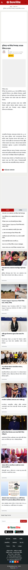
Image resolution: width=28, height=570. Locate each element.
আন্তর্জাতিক (7, 542)
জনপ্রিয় (20, 210)
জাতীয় (21, 538)
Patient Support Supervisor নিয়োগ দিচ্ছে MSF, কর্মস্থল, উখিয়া (13, 301)
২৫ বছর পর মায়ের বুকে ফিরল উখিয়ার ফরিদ (11, 232)
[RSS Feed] (15, 562)
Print (11, 55)
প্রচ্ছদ (11, 6)
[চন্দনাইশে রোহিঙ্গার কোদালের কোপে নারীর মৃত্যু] (14, 390)
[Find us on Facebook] (10, 562)
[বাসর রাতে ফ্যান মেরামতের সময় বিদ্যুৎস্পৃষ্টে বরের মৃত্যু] (14, 258)
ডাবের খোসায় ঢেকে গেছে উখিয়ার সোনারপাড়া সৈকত (13, 247)
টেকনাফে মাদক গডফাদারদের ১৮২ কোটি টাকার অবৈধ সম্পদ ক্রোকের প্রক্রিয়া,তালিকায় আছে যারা (13, 499)
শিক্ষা (14, 546)
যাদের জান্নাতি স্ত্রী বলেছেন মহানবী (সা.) (10, 241)
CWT (17, 568)
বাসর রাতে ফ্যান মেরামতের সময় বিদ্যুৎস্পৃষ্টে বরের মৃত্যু (13, 213)
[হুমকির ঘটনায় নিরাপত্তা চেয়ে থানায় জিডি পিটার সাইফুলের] (14, 422)
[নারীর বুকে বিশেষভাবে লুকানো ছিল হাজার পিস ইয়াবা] (14, 324)
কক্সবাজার (14, 542)
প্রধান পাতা (8, 538)
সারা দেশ (15, 6)
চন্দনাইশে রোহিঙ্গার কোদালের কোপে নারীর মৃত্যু (13, 399)
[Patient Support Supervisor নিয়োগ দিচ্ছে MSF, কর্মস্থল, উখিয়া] (14, 291)
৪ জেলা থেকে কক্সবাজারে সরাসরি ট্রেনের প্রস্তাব (12, 229)
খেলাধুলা (20, 546)
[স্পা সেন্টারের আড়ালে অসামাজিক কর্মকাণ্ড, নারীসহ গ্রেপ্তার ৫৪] (14, 357)
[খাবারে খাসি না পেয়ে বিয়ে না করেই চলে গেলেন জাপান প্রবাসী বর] (14, 455)
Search (24, 521)
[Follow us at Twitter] (13, 562)
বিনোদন (8, 546)
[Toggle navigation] (26, 2)
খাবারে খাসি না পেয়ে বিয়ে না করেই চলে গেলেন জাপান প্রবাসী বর (13, 466)
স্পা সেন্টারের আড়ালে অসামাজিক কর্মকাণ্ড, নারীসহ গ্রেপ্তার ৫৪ (12, 367)
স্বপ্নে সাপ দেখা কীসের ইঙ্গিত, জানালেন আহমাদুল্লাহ (12, 244)
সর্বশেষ (7, 210)
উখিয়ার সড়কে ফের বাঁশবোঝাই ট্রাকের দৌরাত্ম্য (11, 221)
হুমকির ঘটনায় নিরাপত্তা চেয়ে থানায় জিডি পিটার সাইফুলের (13, 433)
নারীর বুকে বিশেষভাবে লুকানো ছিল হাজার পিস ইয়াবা (13, 334)
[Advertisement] (14, 26)
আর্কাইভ (15, 538)
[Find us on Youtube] (18, 562)
